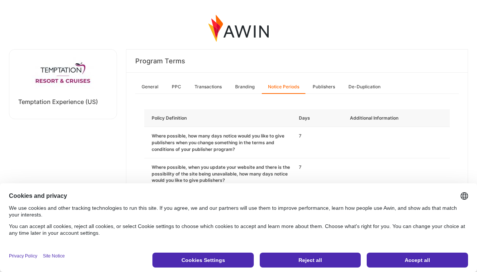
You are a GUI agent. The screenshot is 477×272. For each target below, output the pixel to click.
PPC (176, 86)
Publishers (324, 86)
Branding (245, 86)
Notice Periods (283, 86)
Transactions (208, 86)
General (150, 86)
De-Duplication (364, 86)
